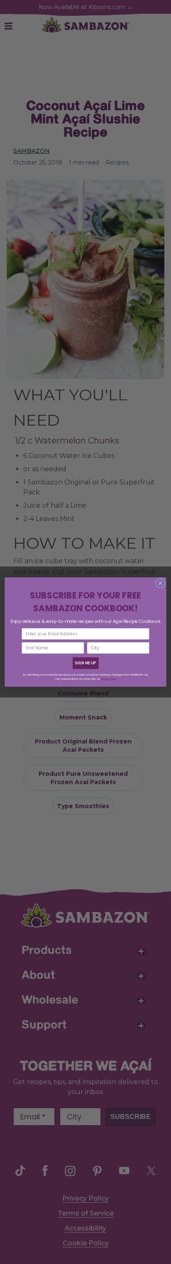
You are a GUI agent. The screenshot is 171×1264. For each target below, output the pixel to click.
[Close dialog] (160, 583)
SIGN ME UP (85, 663)
